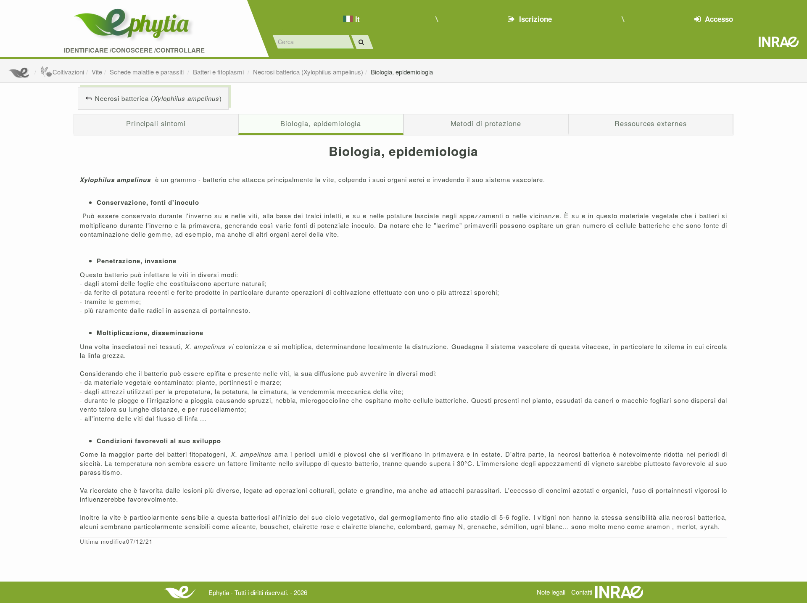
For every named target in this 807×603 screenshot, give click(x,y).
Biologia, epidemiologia (402, 71)
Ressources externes (650, 123)
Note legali (551, 591)
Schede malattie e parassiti (147, 71)
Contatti (581, 591)
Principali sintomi (156, 123)
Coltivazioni (68, 71)
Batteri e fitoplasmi (219, 71)
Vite (97, 71)
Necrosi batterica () (158, 98)
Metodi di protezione (486, 123)
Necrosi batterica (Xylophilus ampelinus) (308, 71)
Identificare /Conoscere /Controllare (134, 50)
